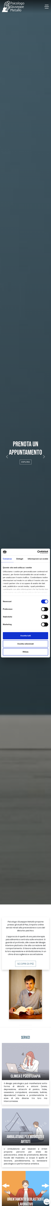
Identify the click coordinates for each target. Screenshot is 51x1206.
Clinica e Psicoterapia (25, 1076)
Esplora (25, 466)
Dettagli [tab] (19, 559)
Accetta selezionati (25, 644)
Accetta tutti (25, 636)
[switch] (44, 609)
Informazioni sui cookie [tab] (38, 559)
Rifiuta (25, 652)
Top (47, 1202)
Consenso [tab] (7, 559)
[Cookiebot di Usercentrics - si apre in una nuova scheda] (37, 552)
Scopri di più (25, 963)
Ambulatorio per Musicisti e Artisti (25, 1139)
